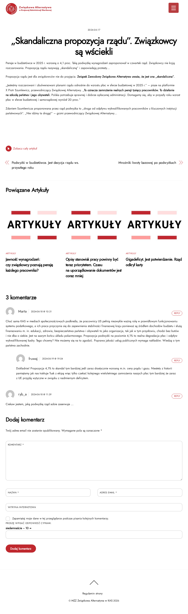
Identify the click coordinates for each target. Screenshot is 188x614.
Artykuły (11, 253)
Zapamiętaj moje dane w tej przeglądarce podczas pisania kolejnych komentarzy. (60, 518)
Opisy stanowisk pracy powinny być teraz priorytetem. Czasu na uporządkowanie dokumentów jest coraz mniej (93, 268)
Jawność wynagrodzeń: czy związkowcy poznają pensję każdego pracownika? (29, 265)
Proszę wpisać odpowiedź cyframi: (28, 523)
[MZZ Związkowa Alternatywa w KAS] (29, 13)
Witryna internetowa (22, 507)
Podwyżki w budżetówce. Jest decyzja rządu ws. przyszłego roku (45, 165)
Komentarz (16, 444)
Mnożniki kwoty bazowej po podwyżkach (147, 162)
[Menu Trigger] (174, 8)
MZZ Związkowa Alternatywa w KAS (92, 601)
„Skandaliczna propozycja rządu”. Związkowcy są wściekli (94, 46)
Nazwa (13, 492)
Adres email (108, 492)
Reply (177, 313)
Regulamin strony (92, 593)
